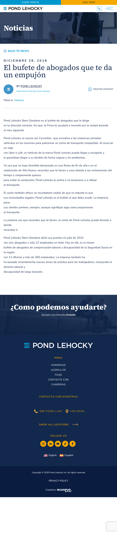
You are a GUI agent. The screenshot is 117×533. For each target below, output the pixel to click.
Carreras (58, 384)
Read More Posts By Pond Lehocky (33, 91)
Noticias (19, 100)
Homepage (58, 365)
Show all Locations (54, 424)
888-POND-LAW (51, 411)
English (53, 455)
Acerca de (58, 370)
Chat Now (89, 2)
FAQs (58, 374)
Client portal (30, 2)
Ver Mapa (77, 411)
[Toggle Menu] (109, 8)
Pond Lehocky (31, 86)
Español (69, 455)
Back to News (18, 51)
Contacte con (58, 379)
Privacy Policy (58, 480)
